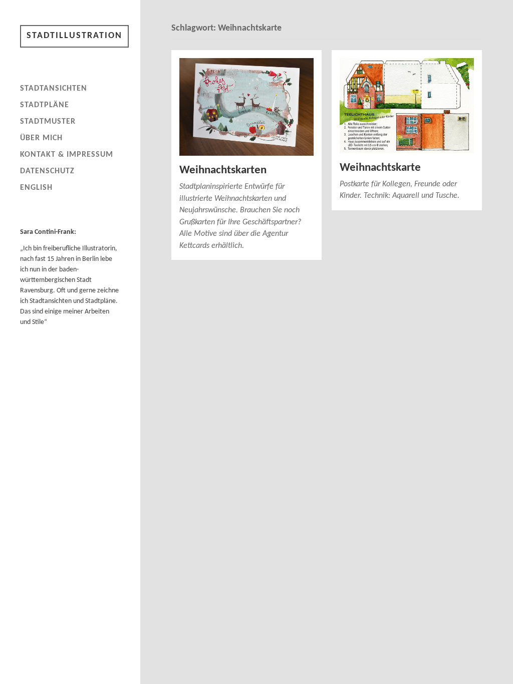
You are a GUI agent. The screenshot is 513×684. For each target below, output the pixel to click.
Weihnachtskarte (380, 168)
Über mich (41, 138)
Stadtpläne (44, 105)
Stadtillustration (74, 36)
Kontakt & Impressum (66, 155)
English (36, 188)
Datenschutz (47, 171)
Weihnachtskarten (223, 170)
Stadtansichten (53, 89)
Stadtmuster (48, 122)
